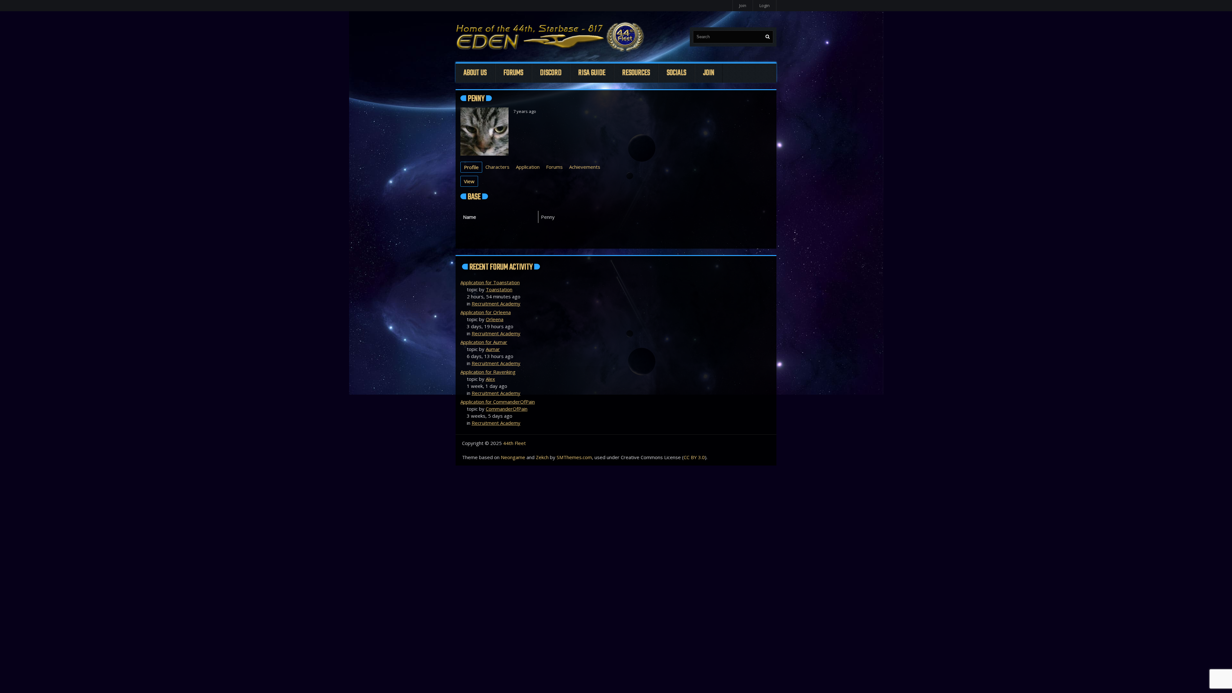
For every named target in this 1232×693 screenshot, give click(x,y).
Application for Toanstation (490, 282)
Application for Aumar (483, 342)
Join (742, 5)
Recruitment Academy (496, 303)
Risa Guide (591, 73)
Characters (497, 167)
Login (764, 5)
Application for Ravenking (488, 372)
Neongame (513, 457)
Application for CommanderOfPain (497, 401)
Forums (513, 73)
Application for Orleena (485, 312)
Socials (676, 73)
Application (528, 167)
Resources (636, 73)
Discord (550, 73)
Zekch (542, 457)
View (469, 181)
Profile (471, 167)
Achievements (584, 167)
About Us (475, 73)
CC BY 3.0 (694, 457)
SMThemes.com (574, 457)
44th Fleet (514, 443)
